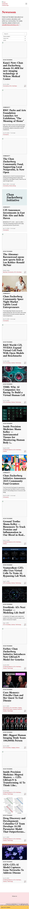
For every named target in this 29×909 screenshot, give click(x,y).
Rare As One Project (7, 709)
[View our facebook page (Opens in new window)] (6, 898)
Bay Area (5, 272)
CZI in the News (13, 86)
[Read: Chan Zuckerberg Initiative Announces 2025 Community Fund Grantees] (14, 477)
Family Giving (12, 185)
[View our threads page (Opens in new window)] (14, 898)
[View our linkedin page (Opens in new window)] (17, 898)
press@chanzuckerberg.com (10, 25)
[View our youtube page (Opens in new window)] (25, 898)
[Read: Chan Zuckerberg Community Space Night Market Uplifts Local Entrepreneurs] (14, 299)
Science (13, 362)
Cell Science (6, 707)
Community (6, 86)
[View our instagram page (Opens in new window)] (10, 898)
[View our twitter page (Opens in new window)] (21, 898)
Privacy (17, 905)
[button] (14, 36)
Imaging (20, 707)
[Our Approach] (6, 3)
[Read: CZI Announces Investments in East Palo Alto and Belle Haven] (14, 210)
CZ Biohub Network (8, 449)
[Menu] (26, 4)
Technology (18, 362)
